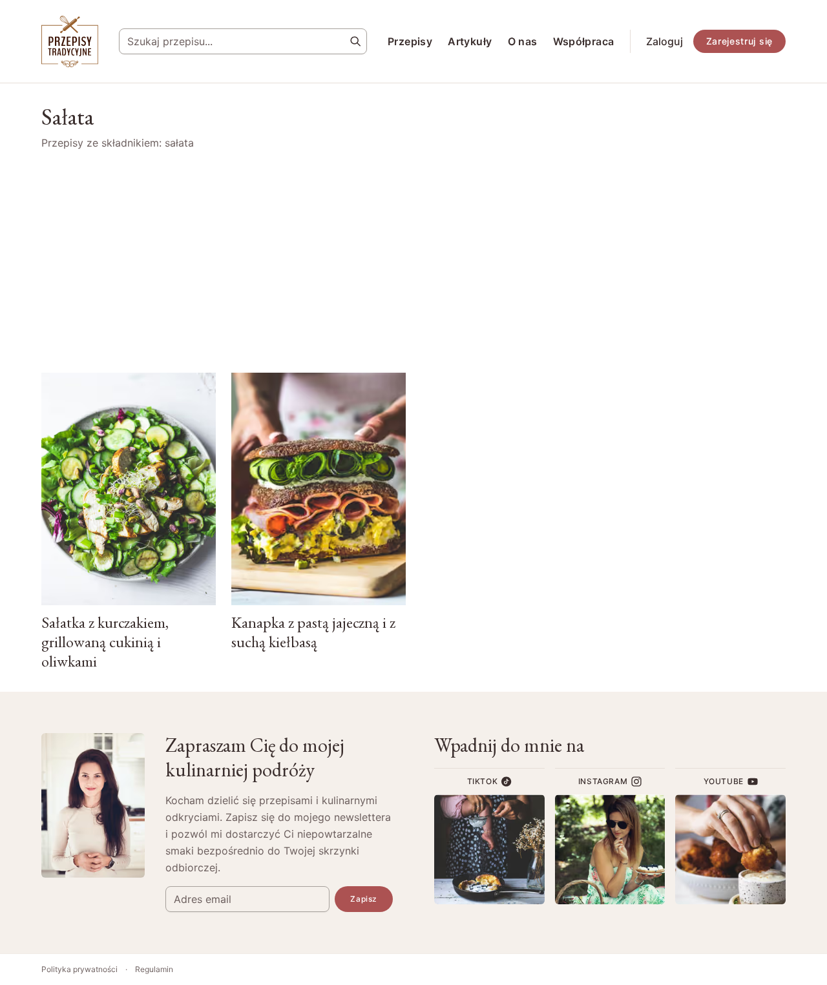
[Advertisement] (413, 261)
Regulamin (154, 969)
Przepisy (410, 41)
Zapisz (363, 899)
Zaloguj (664, 41)
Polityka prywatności (79, 969)
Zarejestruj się (739, 41)
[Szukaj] (355, 41)
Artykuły (470, 41)
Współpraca (583, 41)
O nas (523, 41)
